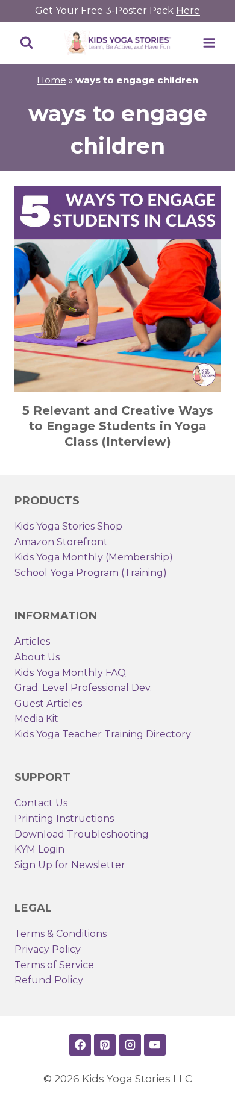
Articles (32, 641)
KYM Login (39, 849)
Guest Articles (48, 703)
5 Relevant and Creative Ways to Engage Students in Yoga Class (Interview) (117, 426)
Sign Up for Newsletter (69, 865)
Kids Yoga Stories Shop (68, 526)
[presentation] (117, 289)
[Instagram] (130, 1045)
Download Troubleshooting (81, 834)
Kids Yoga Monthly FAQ (70, 672)
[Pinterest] (105, 1045)
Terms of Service (54, 965)
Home (51, 80)
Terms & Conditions (60, 933)
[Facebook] (80, 1045)
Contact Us (40, 803)
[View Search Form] (26, 43)
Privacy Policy (47, 949)
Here (188, 10)
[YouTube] (155, 1045)
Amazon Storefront (61, 542)
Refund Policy (48, 980)
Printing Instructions (64, 818)
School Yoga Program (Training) (90, 572)
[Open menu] (209, 42)
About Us (37, 657)
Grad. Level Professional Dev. (83, 688)
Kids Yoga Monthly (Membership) (93, 557)
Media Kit (36, 718)
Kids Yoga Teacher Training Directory (102, 734)
